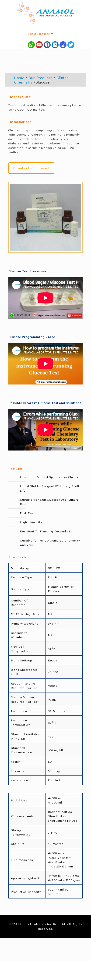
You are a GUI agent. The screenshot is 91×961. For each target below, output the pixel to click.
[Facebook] (47, 44)
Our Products (40, 77)
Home (19, 77)
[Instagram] (63, 44)
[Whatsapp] (31, 44)
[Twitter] (70, 44)
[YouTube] (39, 44)
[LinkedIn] (55, 44)
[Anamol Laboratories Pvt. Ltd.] (45, 13)
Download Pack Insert (31, 168)
